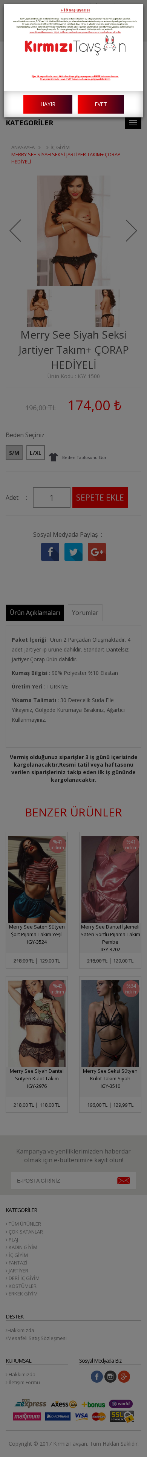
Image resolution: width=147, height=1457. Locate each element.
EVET (101, 104)
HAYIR (47, 104)
